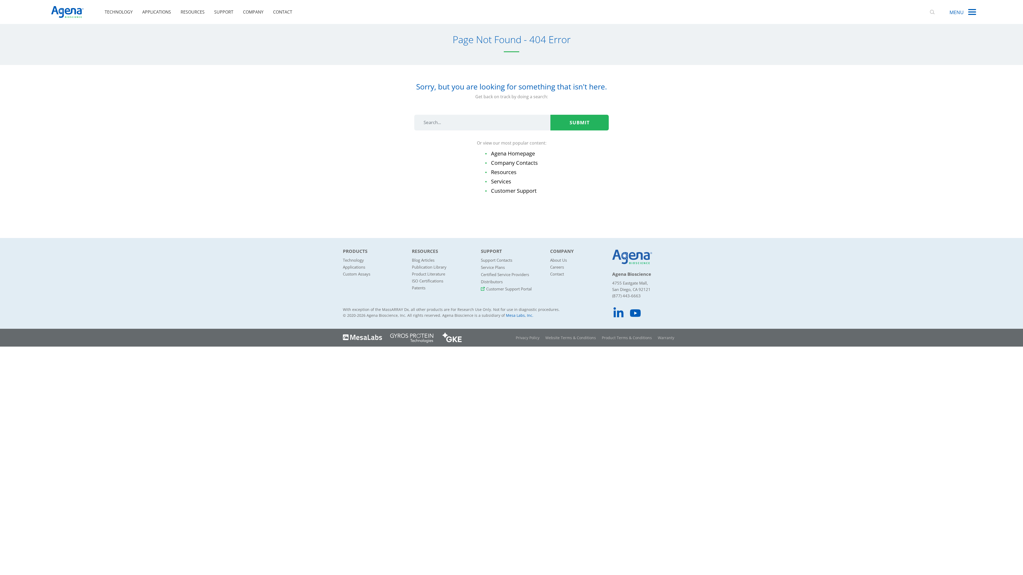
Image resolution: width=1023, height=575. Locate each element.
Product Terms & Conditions (627, 337)
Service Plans (493, 267)
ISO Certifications (427, 281)
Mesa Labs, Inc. (519, 315)
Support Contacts (496, 260)
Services (501, 181)
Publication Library (429, 267)
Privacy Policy (527, 337)
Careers (557, 267)
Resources (193, 12)
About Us (558, 260)
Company (253, 12)
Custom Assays (356, 274)
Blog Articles (423, 260)
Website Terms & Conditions (570, 337)
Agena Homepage (513, 153)
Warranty (666, 337)
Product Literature (428, 274)
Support (223, 12)
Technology (119, 12)
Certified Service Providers (505, 274)
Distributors (492, 281)
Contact (282, 12)
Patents (418, 287)
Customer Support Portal (509, 288)
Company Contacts (514, 162)
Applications (156, 12)
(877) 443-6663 (626, 295)
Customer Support (514, 190)
